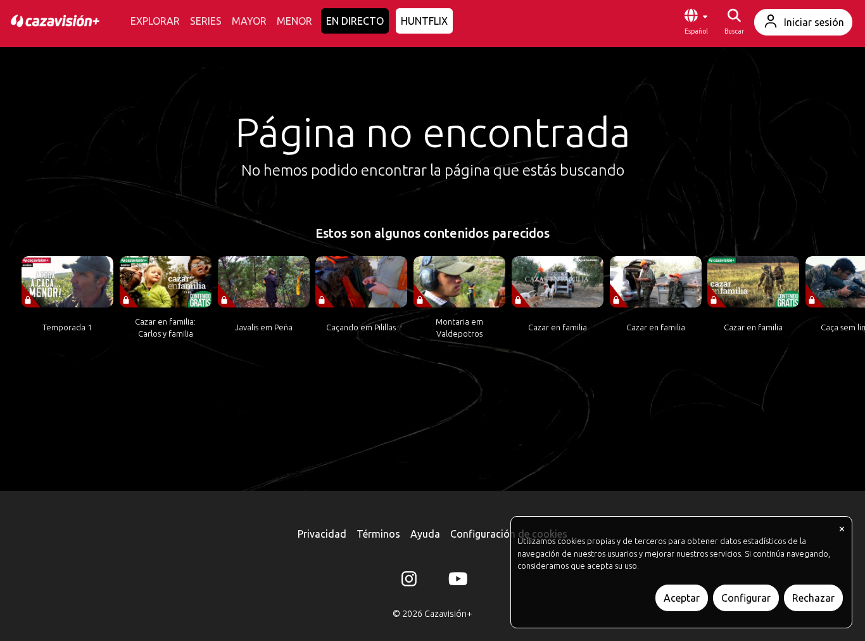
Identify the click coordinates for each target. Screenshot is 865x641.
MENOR (294, 21)
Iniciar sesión (814, 22)
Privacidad (322, 534)
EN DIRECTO (355, 21)
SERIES (206, 21)
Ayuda (425, 534)
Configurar (746, 598)
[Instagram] (409, 581)
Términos (378, 534)
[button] (696, 22)
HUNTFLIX (424, 21)
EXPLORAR (155, 21)
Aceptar (682, 598)
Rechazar (813, 598)
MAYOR (249, 21)
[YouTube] (455, 581)
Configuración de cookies (508, 534)
